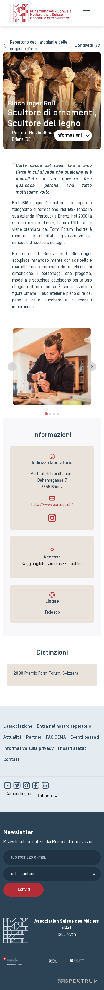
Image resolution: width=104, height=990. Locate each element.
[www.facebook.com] (36, 785)
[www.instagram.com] (27, 785)
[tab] (46, 413)
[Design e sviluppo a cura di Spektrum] (76, 980)
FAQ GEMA (56, 738)
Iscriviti (23, 890)
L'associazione (17, 727)
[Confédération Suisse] (24, 961)
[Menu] (86, 13)
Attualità (12, 738)
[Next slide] (91, 366)
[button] (88, 45)
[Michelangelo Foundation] (85, 961)
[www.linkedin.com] (45, 785)
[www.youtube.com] (8, 785)
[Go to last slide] (12, 366)
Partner (34, 738)
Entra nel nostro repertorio (64, 727)
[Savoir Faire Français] (57, 961)
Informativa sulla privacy (28, 749)
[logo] (40, 13)
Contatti (12, 760)
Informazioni (69, 135)
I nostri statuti (72, 749)
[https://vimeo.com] (17, 785)
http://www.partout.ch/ (52, 505)
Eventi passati (84, 738)
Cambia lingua (18, 794)
